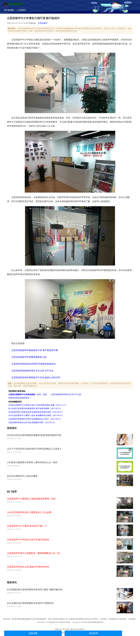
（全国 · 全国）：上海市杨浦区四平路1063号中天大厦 (44, 394)
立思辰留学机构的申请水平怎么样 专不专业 (32, 371)
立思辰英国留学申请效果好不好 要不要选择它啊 (34, 350)
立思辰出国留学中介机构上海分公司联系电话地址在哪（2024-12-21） (37, 405)
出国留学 (22, 10)
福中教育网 (9, 10)
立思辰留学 (42, 23)
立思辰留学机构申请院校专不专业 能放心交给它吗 (35, 377)
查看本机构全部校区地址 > (19, 398)
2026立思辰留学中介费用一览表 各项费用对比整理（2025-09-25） (36, 415)
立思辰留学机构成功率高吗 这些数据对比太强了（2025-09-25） (35, 419)
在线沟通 (33, 633)
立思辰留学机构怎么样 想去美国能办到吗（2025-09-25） (32, 423)
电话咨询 (93, 633)
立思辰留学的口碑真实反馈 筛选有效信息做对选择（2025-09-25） (36, 412)
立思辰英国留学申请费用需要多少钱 (28, 357)
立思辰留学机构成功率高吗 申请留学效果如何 (33, 364)
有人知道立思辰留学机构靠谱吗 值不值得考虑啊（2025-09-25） (35, 408)
